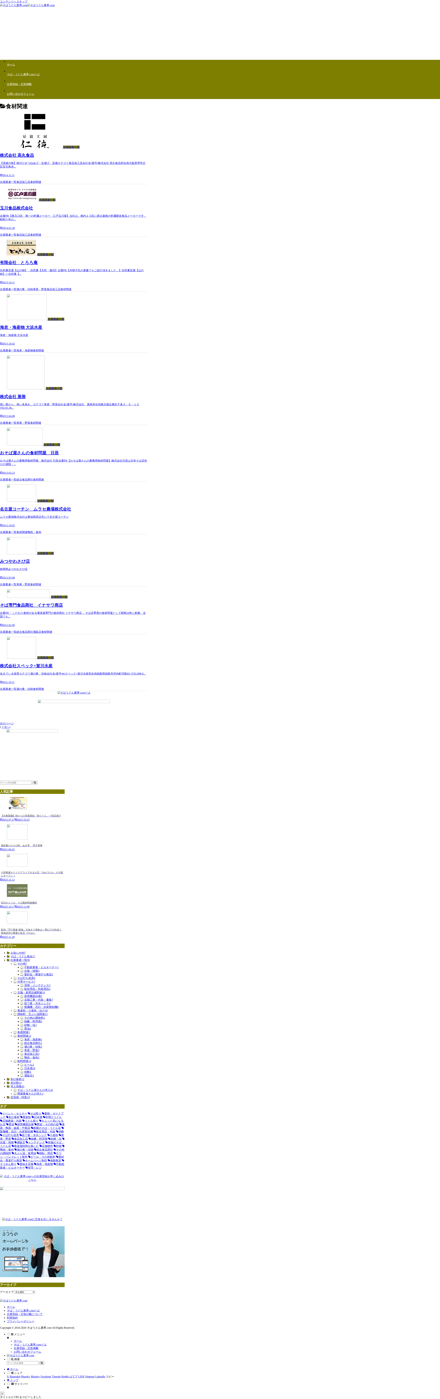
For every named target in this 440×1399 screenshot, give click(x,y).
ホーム (11, 1306)
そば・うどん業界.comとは (23, 1310)
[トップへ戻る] (2, 1393)
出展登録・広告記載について (25, 1314)
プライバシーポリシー (20, 1321)
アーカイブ (7, 1292)
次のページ (7, 723)
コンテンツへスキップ (14, 1)
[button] (34, 782)
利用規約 (12, 1317)
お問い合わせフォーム (27, 1351)
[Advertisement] (220, 33)
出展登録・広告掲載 (26, 1348)
